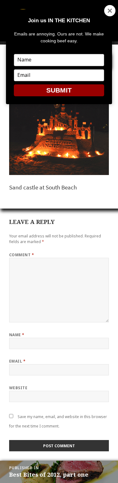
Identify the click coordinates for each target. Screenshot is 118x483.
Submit (59, 90)
